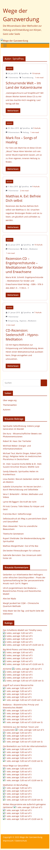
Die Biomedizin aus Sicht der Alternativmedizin (25, 746)
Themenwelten (10, 405)
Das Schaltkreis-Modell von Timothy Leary (22, 630)
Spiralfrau (25, 73)
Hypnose (23, 321)
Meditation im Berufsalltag (15, 785)
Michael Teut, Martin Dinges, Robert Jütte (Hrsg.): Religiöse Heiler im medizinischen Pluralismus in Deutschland (22, 456)
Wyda (13, 598)
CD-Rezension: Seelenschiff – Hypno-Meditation (22, 334)
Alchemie (7, 668)
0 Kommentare (13, 132)
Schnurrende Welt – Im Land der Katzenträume (24, 85)
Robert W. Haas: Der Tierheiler (17, 441)
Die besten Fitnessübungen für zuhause (21, 550)
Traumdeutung (27, 77)
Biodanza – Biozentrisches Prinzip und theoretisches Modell (22, 591)
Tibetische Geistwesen (13, 533)
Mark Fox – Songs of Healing (21, 139)
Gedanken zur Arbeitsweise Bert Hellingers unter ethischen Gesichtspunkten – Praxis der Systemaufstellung (24, 577)
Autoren (6, 409)
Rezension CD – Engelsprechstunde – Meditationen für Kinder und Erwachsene (24, 265)
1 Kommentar (13, 77)
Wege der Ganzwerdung (31, 837)
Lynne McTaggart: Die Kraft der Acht (19, 501)
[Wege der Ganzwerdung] (14, 40)
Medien (9, 68)
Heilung (26, 132)
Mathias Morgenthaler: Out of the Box (20, 546)
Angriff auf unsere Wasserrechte (18, 685)
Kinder (25, 249)
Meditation (33, 249)
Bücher (9, 182)
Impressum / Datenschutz (15, 840)
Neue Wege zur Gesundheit (16, 765)
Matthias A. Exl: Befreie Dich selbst (23, 198)
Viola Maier (8, 610)
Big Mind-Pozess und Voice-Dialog (18, 649)
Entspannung (13, 321)
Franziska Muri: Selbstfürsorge (17, 514)
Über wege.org (10, 400)
